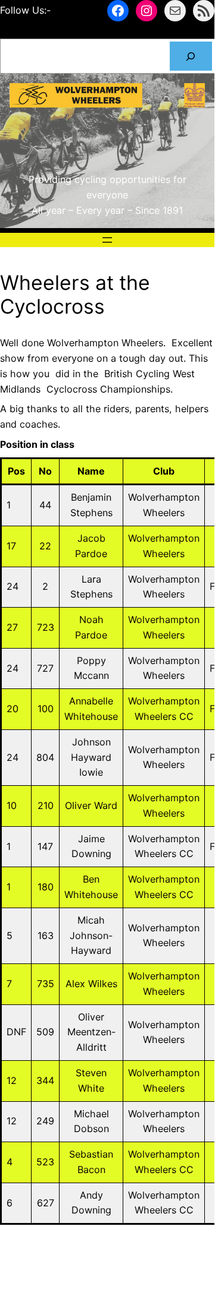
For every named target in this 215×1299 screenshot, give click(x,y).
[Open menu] (107, 240)
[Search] (191, 56)
